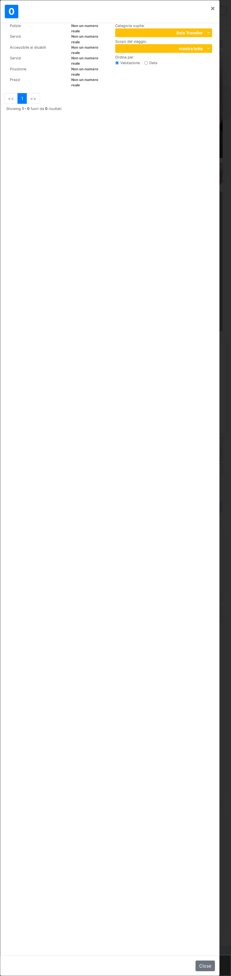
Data (153, 63)
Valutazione (130, 63)
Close (205, 966)
